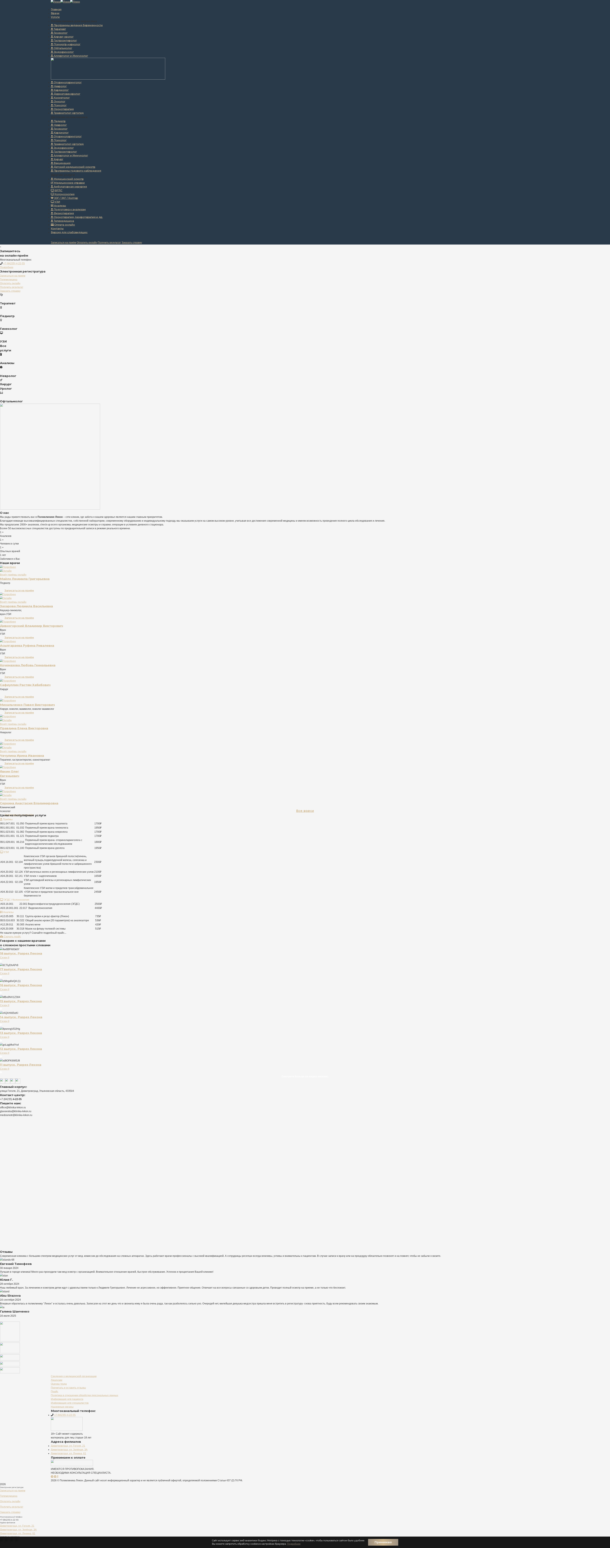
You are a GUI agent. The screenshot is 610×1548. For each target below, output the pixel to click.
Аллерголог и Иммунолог (70, 55)
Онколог (59, 101)
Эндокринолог (63, 52)
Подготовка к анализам (69, 209)
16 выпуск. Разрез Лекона (21, 985)
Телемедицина (63, 220)
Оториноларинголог (67, 82)
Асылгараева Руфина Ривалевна (27, 645)
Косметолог (61, 97)
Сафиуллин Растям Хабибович (25, 685)
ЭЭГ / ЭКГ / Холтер (65, 198)
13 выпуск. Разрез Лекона (21, 1033)
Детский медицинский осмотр (74, 166)
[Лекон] (56, 1)
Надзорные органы (62, 1406)
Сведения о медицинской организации (74, 1376)
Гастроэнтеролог (65, 40)
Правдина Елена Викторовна (24, 728)
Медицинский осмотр (68, 179)
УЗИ (57, 201)
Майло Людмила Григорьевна (25, 579)
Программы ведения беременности (78, 25)
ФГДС (58, 190)
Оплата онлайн (64, 224)
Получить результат (109, 242)
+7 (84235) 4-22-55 (14, 263)
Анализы (59, 205)
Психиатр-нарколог (66, 44)
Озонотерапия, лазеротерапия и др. (78, 217)
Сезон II (4, 957)
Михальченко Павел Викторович (27, 705)
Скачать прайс (12, 936)
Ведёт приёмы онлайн (13, 574)
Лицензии (56, 1380)
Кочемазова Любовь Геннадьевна (27, 665)
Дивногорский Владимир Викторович (31, 626)
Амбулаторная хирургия (70, 186)
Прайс (54, 1391)
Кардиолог (61, 90)
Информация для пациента (67, 1399)
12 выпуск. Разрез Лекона (21, 1049)
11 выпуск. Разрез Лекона (20, 1065)
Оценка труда (59, 1384)
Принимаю (383, 1542)
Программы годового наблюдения (77, 170)
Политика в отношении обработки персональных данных (84, 1395)
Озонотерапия (63, 109)
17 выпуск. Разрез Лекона (21, 969)
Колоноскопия (64, 194)
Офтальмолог (62, 48)
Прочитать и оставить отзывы (68, 1387)
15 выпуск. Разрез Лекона (21, 1001)
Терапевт (59, 29)
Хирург (58, 159)
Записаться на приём (63, 242)
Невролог (60, 86)
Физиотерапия (63, 213)
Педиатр (59, 121)
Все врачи (305, 811)
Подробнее (294, 1543)
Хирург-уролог (63, 36)
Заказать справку (132, 242)
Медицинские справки (69, 182)
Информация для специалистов (70, 1403)
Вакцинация (62, 163)
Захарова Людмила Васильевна (26, 606)
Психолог (60, 105)
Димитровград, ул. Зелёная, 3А (69, 1449)
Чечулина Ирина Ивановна (22, 755)
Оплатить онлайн (87, 242)
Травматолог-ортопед (68, 112)
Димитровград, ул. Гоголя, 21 (68, 1445)
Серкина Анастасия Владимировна (29, 803)
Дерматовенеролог (66, 93)
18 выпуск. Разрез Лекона (21, 953)
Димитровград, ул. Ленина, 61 (68, 1453)
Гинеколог (60, 32)
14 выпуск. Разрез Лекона (21, 1017)
